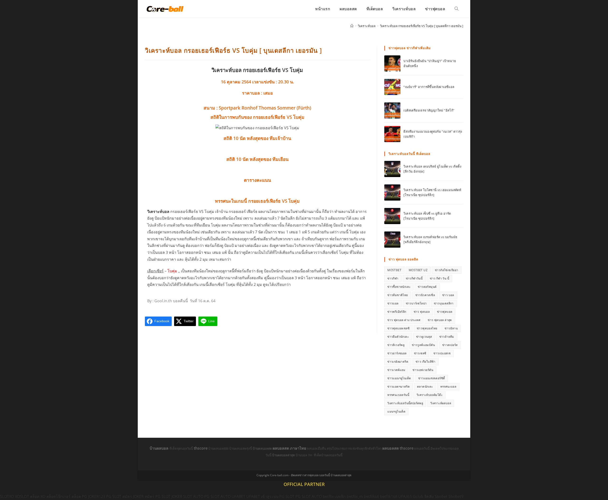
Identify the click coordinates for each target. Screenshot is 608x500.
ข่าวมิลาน (451, 328)
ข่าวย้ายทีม (446, 337)
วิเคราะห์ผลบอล (440, 403)
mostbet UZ (418, 270)
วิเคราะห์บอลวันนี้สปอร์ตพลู (405, 403)
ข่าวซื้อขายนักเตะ (398, 287)
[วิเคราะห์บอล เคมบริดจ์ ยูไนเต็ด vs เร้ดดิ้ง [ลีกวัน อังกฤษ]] (392, 169)
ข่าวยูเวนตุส (424, 337)
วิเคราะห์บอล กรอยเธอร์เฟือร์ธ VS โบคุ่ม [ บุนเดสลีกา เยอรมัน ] (421, 26)
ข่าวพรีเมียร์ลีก (396, 312)
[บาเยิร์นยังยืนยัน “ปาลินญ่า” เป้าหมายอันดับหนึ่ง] (392, 63)
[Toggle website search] (456, 9)
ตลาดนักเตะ (425, 387)
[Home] (351, 26)
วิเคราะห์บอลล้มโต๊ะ (429, 395)
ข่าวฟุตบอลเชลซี (398, 328)
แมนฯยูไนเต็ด (396, 411)
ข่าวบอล (392, 303)
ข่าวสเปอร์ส (450, 345)
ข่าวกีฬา (392, 278)
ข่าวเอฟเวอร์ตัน (423, 370)
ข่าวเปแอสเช (442, 353)
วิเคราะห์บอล (158, 211)
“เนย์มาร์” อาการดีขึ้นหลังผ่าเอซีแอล (429, 87)
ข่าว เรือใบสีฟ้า (426, 362)
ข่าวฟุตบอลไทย (427, 328)
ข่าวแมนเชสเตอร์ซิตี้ (431, 378)
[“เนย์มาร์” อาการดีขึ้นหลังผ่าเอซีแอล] (392, 87)
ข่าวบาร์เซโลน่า (416, 303)
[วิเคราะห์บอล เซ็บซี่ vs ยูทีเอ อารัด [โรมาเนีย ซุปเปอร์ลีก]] (392, 216)
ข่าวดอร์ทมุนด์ (427, 287)
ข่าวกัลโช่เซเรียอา (446, 270)
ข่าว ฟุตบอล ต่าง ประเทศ (403, 320)
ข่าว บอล (448, 295)
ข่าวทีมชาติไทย (397, 295)
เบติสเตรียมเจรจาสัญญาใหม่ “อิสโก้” (429, 110)
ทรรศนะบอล (448, 387)
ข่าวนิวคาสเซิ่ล (425, 295)
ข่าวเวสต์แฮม (396, 370)
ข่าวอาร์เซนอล (396, 353)
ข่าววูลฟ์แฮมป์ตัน (423, 345)
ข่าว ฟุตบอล (422, 312)
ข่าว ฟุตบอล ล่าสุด (440, 320)
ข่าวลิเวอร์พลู (395, 345)
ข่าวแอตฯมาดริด (398, 387)
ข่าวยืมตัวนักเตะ (398, 337)
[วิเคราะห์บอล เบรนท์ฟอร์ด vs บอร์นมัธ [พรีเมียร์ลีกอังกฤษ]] (392, 239)
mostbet (394, 270)
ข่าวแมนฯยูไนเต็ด (399, 378)
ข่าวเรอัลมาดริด (397, 362)
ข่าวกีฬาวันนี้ (414, 278)
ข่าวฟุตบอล (444, 312)
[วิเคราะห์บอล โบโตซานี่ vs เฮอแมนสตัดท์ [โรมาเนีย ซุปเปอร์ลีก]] (392, 192)
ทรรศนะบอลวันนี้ (398, 395)
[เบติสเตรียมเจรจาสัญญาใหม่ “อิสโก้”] (392, 110)
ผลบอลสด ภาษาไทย (290, 448)
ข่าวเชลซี (420, 353)
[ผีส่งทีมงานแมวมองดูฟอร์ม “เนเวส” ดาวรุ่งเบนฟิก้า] (392, 134)
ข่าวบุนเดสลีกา (443, 303)
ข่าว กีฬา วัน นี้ (439, 278)
